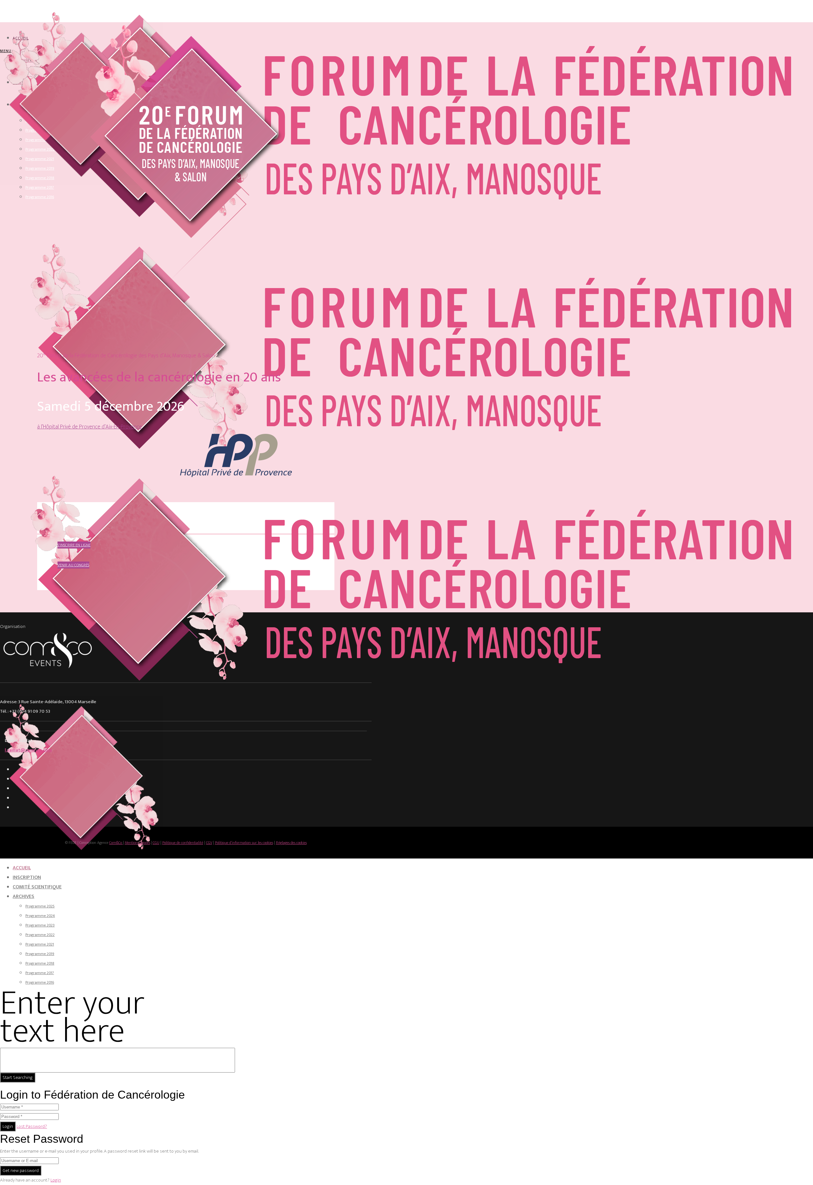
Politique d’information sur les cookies (244, 842)
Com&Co (116, 842)
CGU (156, 842)
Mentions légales (137, 842)
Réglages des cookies (291, 842)
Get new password (21, 1171)
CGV (209, 842)
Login (8, 1126)
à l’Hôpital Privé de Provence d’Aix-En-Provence (89, 427)
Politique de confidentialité (182, 842)
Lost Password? (32, 1126)
